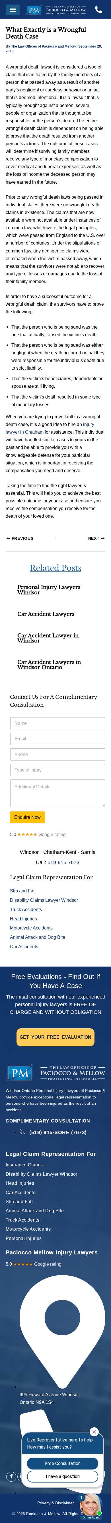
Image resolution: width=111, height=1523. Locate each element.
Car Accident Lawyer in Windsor (48, 638)
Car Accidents (24, 946)
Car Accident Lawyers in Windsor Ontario (49, 665)
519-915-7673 (63, 862)
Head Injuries (23, 918)
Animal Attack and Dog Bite (37, 937)
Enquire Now (27, 817)
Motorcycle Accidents (31, 927)
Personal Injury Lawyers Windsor (48, 590)
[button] (13, 10)
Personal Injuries (24, 1238)
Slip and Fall (23, 890)
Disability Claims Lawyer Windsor (44, 900)
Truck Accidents (26, 909)
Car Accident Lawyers (45, 614)
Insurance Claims (24, 1164)
